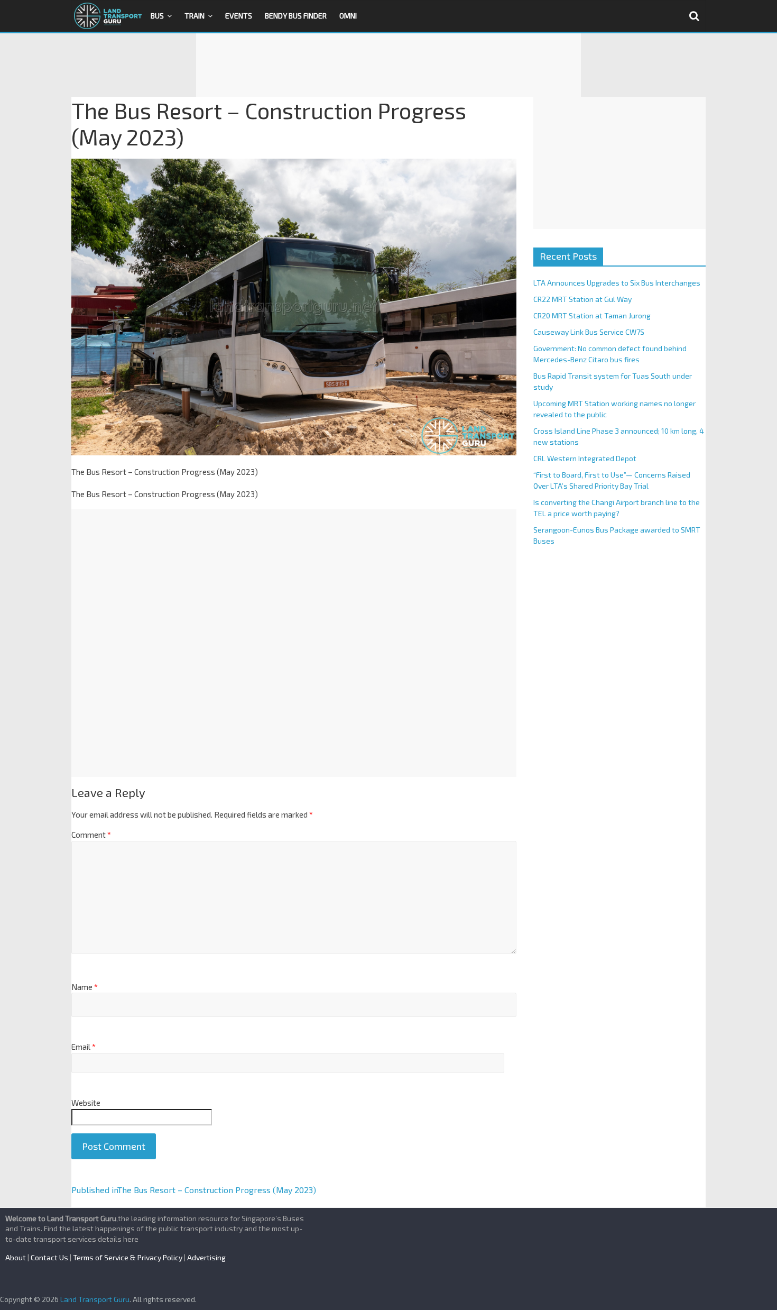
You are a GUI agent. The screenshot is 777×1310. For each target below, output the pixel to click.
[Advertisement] (388, 65)
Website (85, 1102)
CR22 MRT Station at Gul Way (582, 299)
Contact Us (49, 1257)
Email (83, 1046)
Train (194, 15)
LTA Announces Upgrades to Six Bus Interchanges (616, 282)
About (15, 1257)
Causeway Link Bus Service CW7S (588, 331)
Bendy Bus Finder (296, 15)
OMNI (348, 15)
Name (84, 987)
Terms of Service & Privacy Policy (127, 1257)
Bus (157, 15)
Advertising (206, 1257)
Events (238, 15)
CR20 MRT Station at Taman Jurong (592, 315)
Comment (91, 834)
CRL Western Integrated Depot (584, 458)
